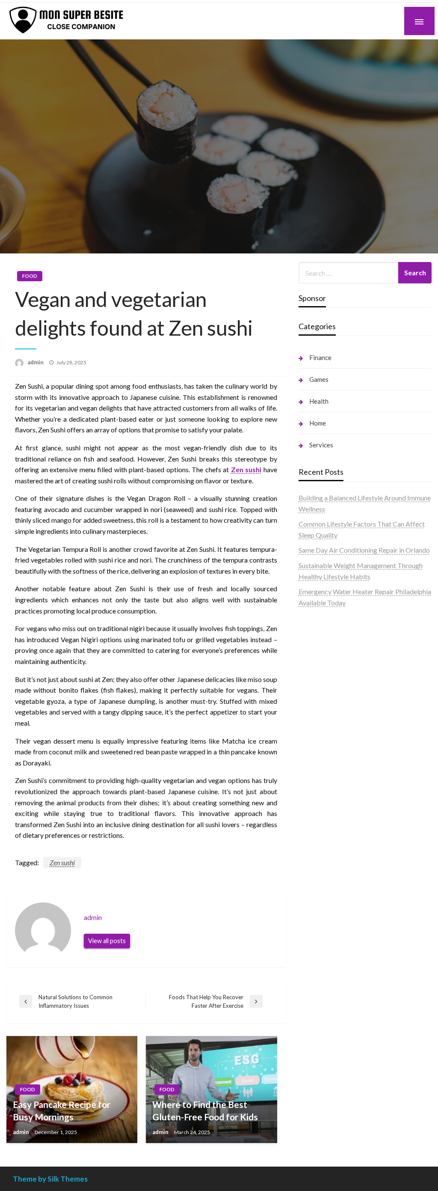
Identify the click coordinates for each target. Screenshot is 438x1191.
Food (29, 276)
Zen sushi (246, 469)
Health (318, 401)
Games (318, 379)
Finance (320, 357)
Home (317, 423)
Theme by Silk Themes (50, 1178)
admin (36, 362)
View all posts (107, 940)
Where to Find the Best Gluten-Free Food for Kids (205, 1110)
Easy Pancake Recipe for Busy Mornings (61, 1110)
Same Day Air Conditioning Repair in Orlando (364, 550)
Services (321, 445)
